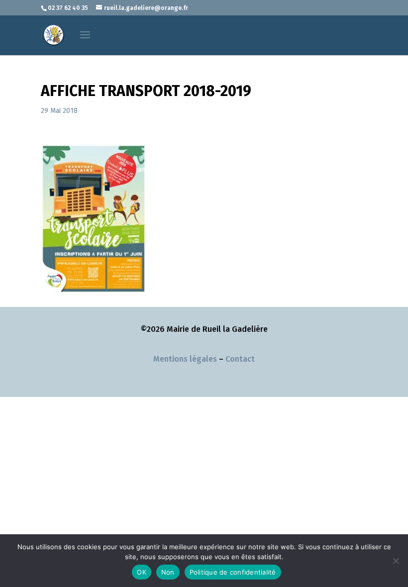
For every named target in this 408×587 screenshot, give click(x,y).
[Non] (396, 561)
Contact (240, 359)
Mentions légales (185, 359)
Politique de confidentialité (233, 572)
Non (168, 572)
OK (141, 572)
